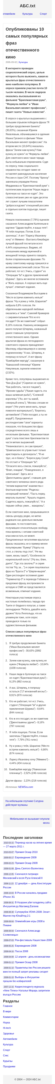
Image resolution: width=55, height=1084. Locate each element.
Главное (8, 1006)
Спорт (43, 14)
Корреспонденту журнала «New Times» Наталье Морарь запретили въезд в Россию (26, 990)
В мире (7, 1011)
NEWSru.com (25, 787)
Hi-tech (7, 1028)
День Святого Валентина (29, 868)
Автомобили (10, 1039)
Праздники (9, 1066)
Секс (6, 1055)
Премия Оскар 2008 (26, 962)
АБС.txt (27, 5)
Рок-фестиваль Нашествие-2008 (33, 940)
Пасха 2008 (21, 951)
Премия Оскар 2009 (26, 863)
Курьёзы (8, 1061)
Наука (6, 1022)
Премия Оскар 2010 (26, 852)
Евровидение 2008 (26, 945)
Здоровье (8, 1033)
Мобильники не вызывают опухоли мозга (30, 821)
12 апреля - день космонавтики (32, 956)
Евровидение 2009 (26, 857)
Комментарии (10, 1017)
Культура (27, 14)
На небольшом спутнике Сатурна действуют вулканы (24, 803)
